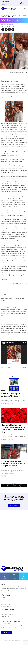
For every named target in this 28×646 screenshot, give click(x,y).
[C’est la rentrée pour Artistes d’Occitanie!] (14, 383)
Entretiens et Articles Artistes (10, 15)
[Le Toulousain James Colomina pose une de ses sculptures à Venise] (14, 451)
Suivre (14, 573)
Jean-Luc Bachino (9, 24)
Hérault (10, 16)
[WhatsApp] (9, 29)
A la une (3, 390)
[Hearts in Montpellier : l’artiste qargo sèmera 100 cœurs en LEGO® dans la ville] (14, 415)
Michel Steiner (23, 369)
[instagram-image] (7, 521)
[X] (6, 29)
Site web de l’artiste (6, 337)
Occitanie (4, 16)
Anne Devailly (4, 467)
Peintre (23, 15)
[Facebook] (2, 29)
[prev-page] (2, 476)
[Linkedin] (12, 29)
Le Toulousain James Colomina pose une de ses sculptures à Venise (13, 463)
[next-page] (5, 476)
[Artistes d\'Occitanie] (9, 8)
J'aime (4, 573)
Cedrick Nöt (4, 369)
